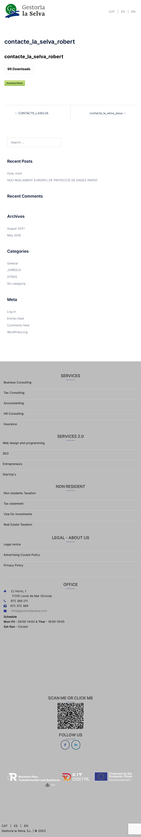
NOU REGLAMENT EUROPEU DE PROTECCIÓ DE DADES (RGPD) (52, 180)
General (12, 263)
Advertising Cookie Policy (22, 555)
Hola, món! (14, 173)
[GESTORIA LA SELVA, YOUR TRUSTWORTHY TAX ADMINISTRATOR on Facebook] (65, 745)
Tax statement (14, 503)
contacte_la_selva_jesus (106, 113)
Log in (11, 311)
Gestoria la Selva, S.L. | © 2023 (24, 831)
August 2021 (16, 228)
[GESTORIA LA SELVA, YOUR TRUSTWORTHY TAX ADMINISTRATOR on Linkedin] (75, 745)
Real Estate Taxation (18, 524)
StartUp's (9, 474)
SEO (6, 453)
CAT (112, 11)
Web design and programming (24, 443)
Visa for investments (18, 514)
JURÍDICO (14, 270)
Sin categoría (16, 283)
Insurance (10, 424)
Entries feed (15, 318)
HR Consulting (14, 413)
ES (123, 11)
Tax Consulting (14, 392)
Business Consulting (17, 382)
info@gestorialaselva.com (29, 611)
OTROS (12, 277)
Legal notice (12, 544)
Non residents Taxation (20, 493)
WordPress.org (17, 332)
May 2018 (14, 235)
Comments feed (18, 325)
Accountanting (14, 403)
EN (132, 11)
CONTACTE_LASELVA (33, 113)
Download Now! (15, 83)
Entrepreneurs (12, 464)
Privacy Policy (13, 565)
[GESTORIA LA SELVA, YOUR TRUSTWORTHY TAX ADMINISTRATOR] (25, 11)
